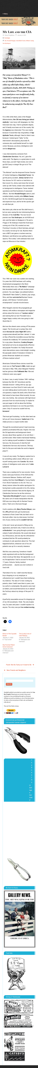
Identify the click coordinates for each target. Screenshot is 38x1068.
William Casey (30, 40)
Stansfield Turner (20, 40)
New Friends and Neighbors (16, 670)
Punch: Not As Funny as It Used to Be (18, 665)
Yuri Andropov (7, 43)
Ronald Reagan (11, 40)
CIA (5, 40)
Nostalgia (7, 38)
